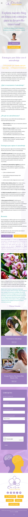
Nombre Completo (8, 396)
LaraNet (16, 511)
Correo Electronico (8, 409)
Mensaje (5, 422)
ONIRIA (20, 496)
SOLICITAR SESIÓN (15, 47)
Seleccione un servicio (9, 416)
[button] (1, 3)
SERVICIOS (9, 500)
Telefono (5, 403)
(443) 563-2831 (15, 43)
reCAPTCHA (6, 435)
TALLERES (18, 500)
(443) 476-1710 (8, 236)
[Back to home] (14, 3)
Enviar (6, 445)
